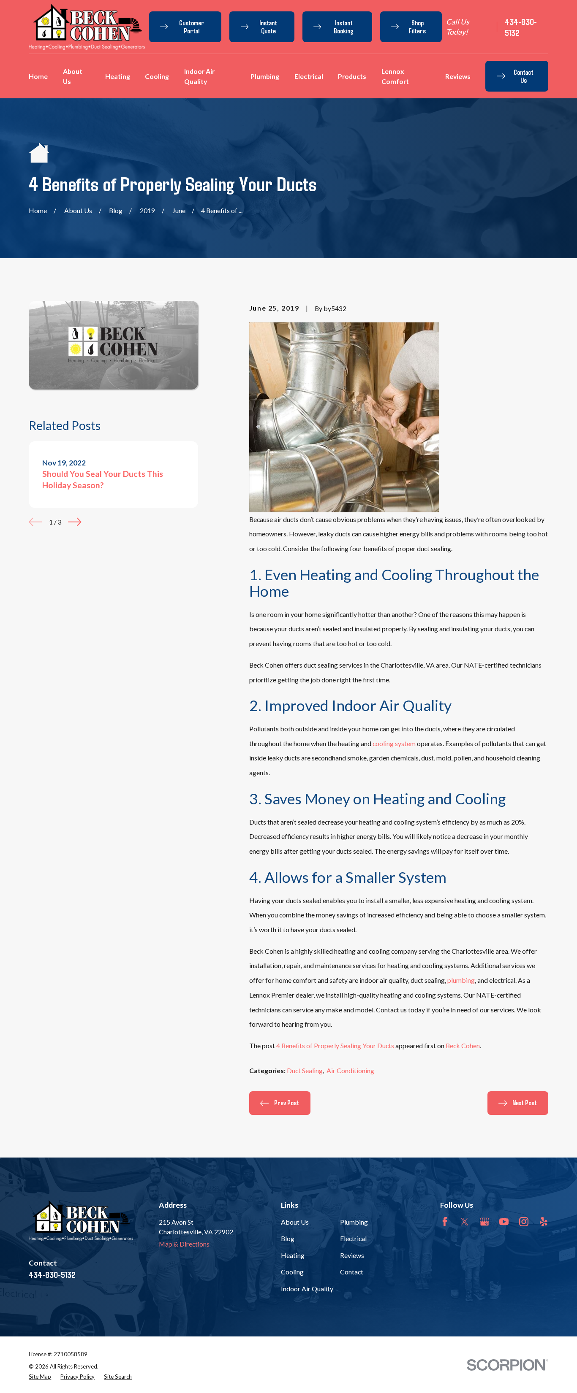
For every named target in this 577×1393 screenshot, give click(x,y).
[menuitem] (40, 1377)
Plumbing (354, 1222)
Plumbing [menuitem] (264, 76)
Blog (287, 1238)
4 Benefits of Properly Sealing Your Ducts (335, 1045)
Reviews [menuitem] (458, 76)
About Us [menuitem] (72, 76)
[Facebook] (444, 1221)
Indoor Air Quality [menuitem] (199, 76)
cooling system (394, 743)
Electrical (353, 1238)
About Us (295, 1222)
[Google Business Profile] (484, 1221)
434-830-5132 (521, 27)
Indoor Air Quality (307, 1289)
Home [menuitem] (38, 76)
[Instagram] (523, 1221)
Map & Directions (184, 1244)
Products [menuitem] (352, 76)
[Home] (87, 26)
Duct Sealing (305, 1070)
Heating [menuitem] (117, 76)
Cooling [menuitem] (157, 76)
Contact (351, 1272)
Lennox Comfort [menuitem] (395, 76)
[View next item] (75, 522)
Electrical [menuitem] (308, 76)
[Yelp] (543, 1221)
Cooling (292, 1272)
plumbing (461, 980)
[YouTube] (504, 1221)
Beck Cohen (463, 1045)
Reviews (352, 1255)
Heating (293, 1255)
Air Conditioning (350, 1070)
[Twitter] (464, 1221)
